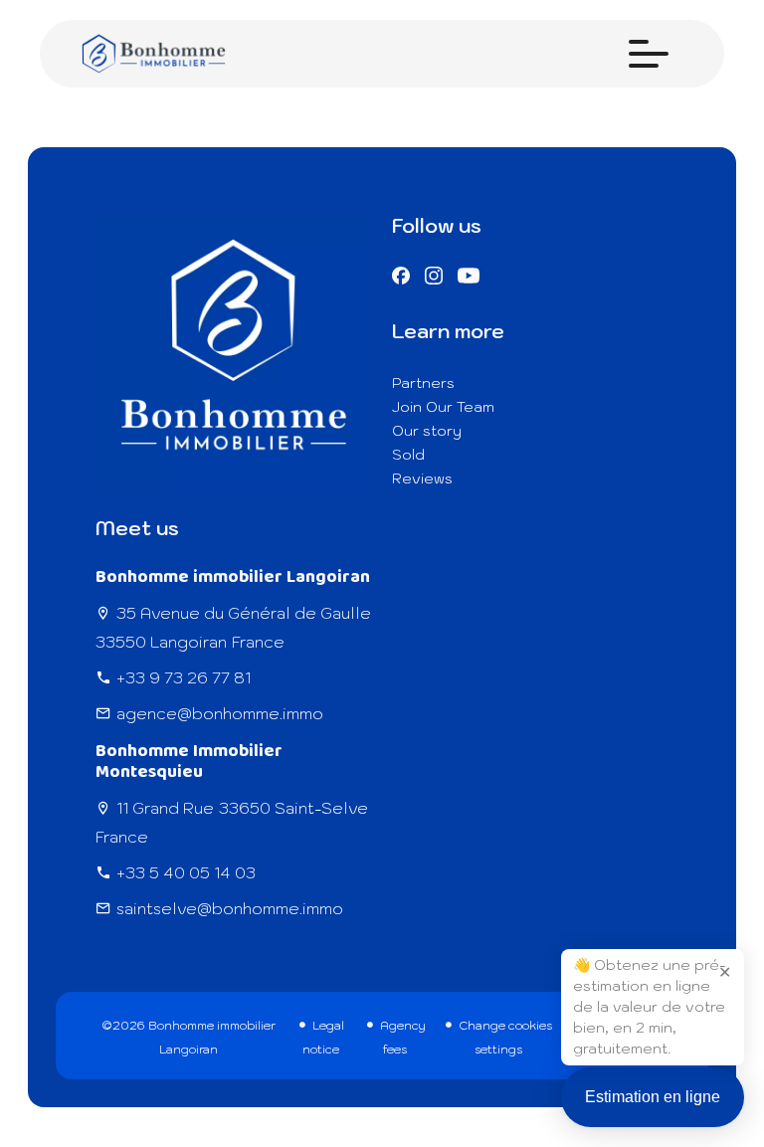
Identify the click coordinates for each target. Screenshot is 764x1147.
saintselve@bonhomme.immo (229, 908)
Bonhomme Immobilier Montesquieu (189, 762)
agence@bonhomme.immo (219, 713)
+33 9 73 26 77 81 (183, 677)
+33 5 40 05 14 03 (186, 872)
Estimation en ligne (652, 1096)
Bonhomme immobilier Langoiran (233, 577)
